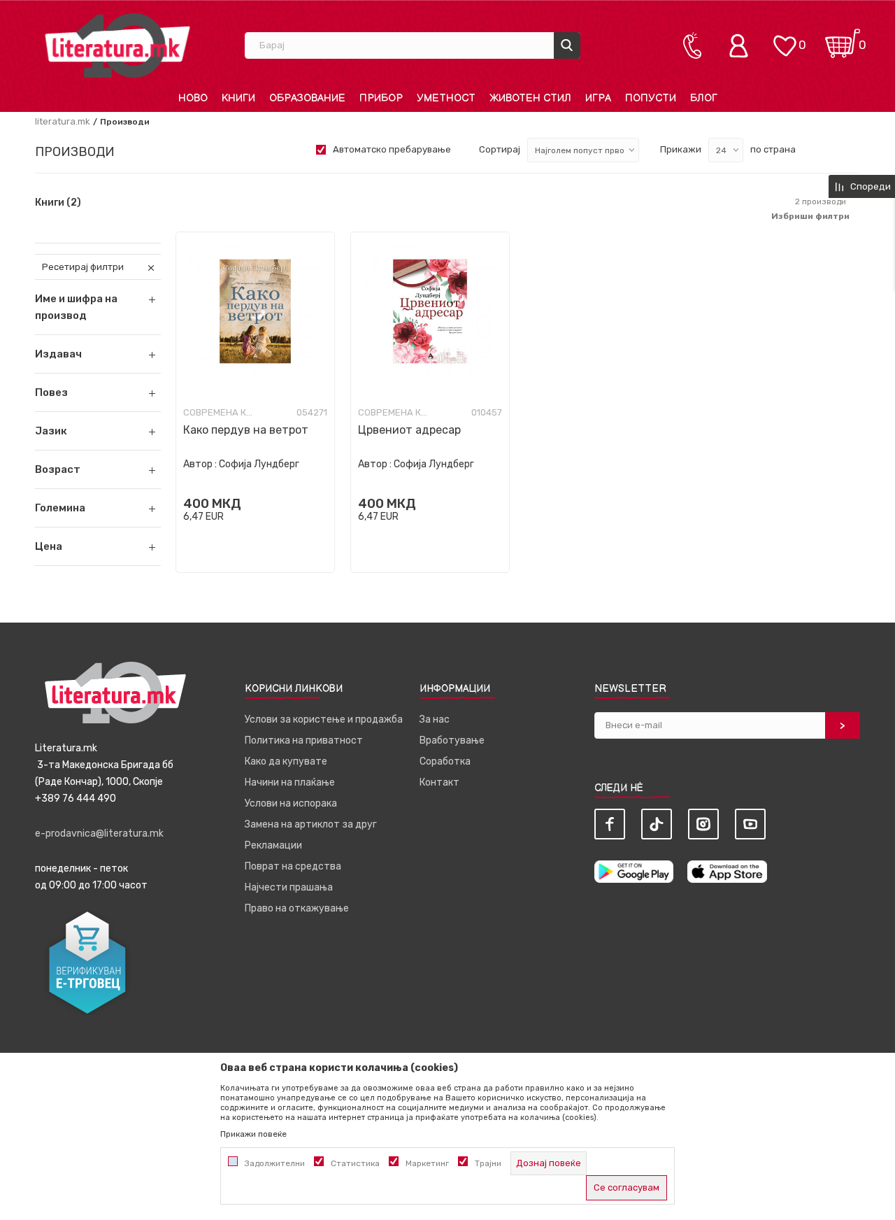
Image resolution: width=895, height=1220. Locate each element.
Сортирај (499, 149)
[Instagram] (703, 824)
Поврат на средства (293, 866)
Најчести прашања (289, 887)
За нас (435, 719)
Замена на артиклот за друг (311, 824)
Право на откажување (297, 908)
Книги (58, 203)
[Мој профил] (742, 45)
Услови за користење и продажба (324, 719)
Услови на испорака (291, 803)
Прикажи (680, 149)
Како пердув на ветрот (245, 430)
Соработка (445, 761)
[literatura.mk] (117, 45)
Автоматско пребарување (392, 149)
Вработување (452, 740)
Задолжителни (275, 1163)
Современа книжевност (218, 412)
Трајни (488, 1163)
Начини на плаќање (290, 782)
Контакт (439, 782)
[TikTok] (657, 824)
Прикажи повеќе (253, 1134)
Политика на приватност (304, 740)
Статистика (355, 1163)
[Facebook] (610, 824)
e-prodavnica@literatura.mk (99, 833)
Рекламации (273, 845)
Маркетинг (427, 1163)
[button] (98, 354)
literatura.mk (62, 121)
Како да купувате (286, 761)
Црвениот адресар (409, 430)
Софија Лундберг (259, 464)
